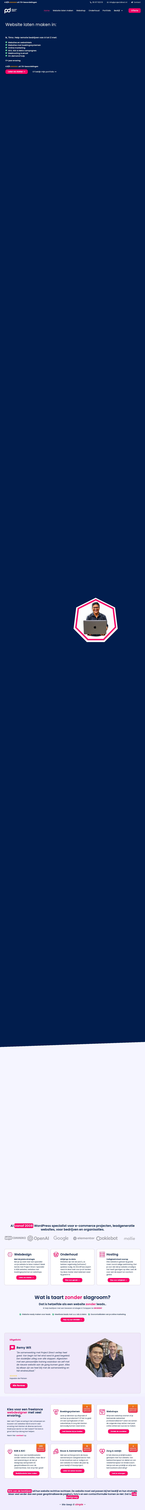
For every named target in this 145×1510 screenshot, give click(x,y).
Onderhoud (94, 10)
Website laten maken (63, 10)
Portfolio (107, 10)
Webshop (80, 10)
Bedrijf (117, 10)
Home (47, 10)
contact (20, 1435)
